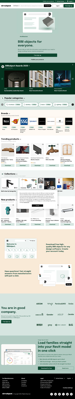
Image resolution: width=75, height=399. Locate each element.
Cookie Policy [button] (30, 200)
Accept (37, 205)
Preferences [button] (26, 202)
